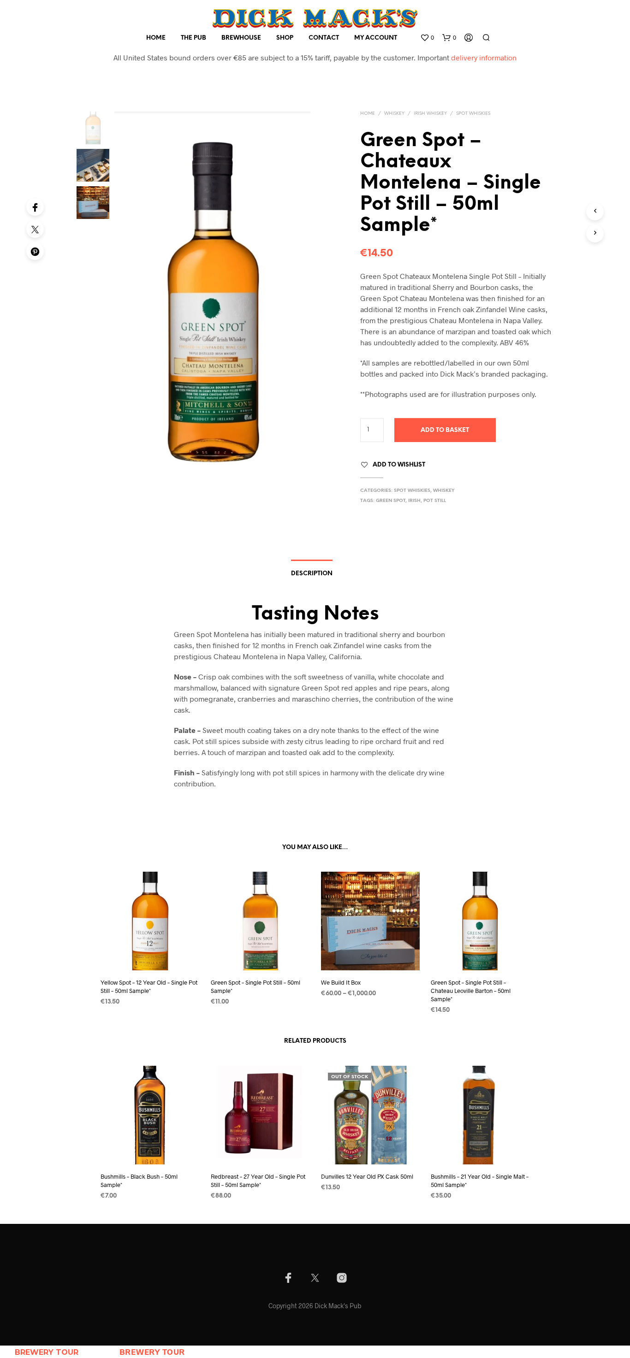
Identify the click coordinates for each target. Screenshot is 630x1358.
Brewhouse (241, 38)
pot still (434, 500)
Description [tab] (312, 574)
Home (156, 38)
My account (375, 38)
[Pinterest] (35, 251)
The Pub (193, 38)
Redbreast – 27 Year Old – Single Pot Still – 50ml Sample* (258, 1180)
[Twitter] (35, 229)
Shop (284, 38)
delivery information (484, 57)
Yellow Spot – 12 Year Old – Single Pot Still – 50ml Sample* (149, 986)
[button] (427, 37)
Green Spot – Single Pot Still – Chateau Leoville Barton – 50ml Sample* (471, 991)
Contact (324, 38)
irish (414, 500)
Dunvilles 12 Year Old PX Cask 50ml (367, 1176)
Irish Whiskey (430, 113)
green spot (390, 500)
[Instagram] (341, 1277)
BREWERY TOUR (46, 1352)
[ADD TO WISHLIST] (150, 953)
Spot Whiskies (473, 113)
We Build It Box (341, 982)
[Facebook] (35, 207)
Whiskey (394, 113)
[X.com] (315, 1277)
